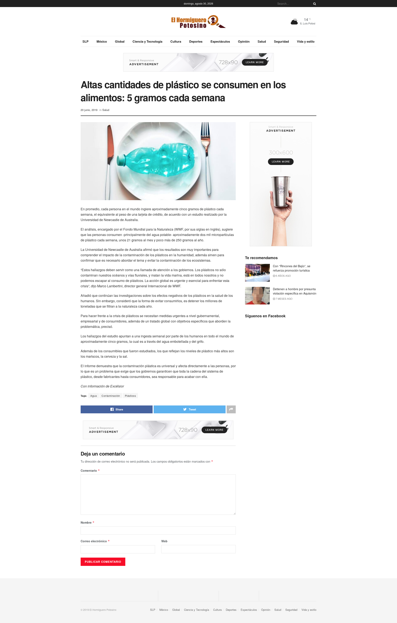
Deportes (195, 41)
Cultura (175, 41)
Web (164, 541)
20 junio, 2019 (89, 110)
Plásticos (130, 395)
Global (119, 41)
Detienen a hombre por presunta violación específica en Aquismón (294, 291)
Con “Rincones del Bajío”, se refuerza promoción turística (291, 268)
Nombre (87, 522)
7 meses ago (283, 298)
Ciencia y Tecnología (147, 41)
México (102, 41)
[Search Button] (314, 3)
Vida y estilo (305, 41)
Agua (93, 395)
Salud (262, 41)
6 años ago (283, 275)
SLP (85, 41)
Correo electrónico (95, 541)
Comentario (90, 470)
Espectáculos (220, 41)
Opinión (244, 41)
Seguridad (281, 41)
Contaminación (111, 395)
